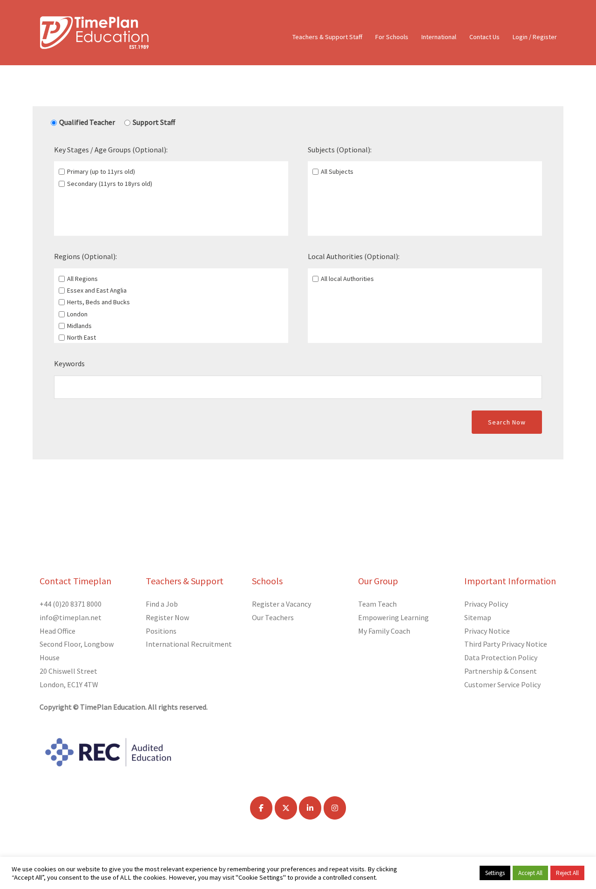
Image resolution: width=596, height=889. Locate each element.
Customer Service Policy (502, 684)
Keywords (69, 363)
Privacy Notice (487, 631)
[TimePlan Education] (94, 31)
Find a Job (162, 604)
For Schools (391, 37)
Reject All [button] (567, 873)
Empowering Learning (393, 617)
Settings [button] (495, 873)
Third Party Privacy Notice (505, 644)
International (438, 37)
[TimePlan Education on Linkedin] (310, 808)
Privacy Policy (486, 604)
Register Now (167, 617)
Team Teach (377, 604)
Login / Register (535, 37)
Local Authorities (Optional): (354, 256)
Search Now (507, 422)
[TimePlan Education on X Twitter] (286, 808)
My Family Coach (384, 631)
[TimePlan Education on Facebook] (261, 808)
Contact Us (484, 37)
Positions (161, 631)
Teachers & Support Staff (327, 37)
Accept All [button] (530, 873)
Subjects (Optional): (340, 149)
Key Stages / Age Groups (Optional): (111, 149)
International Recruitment (189, 644)
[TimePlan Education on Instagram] (335, 808)
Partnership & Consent (500, 671)
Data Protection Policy (500, 657)
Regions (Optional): (85, 256)
